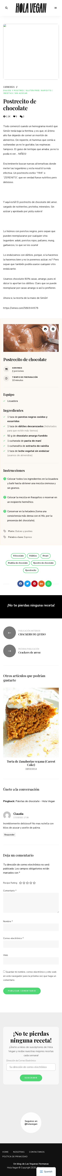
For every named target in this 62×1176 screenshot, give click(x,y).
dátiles (34, 555)
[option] (31, 729)
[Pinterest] (34, 584)
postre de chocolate (44, 563)
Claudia (18, 814)
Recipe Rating (10, 882)
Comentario (9, 890)
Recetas (8, 93)
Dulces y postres (13, 90)
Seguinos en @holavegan (31, 1123)
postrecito (31, 570)
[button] (53, 329)
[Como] (13, 584)
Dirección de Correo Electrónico (21, 1060)
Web (5, 955)
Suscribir (31, 1078)
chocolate (19, 555)
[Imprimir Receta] (45, 329)
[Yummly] (41, 584)
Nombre (8, 921)
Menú (55, 8)
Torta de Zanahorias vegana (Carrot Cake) (31, 763)
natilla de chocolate (18, 563)
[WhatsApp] (48, 584)
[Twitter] (27, 584)
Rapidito (46, 90)
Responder (9, 834)
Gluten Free (32, 90)
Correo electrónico (13, 938)
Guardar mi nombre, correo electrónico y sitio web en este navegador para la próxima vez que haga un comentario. (29, 976)
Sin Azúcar (21, 93)
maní (46, 555)
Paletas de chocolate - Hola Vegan (35, 801)
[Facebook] (20, 584)
